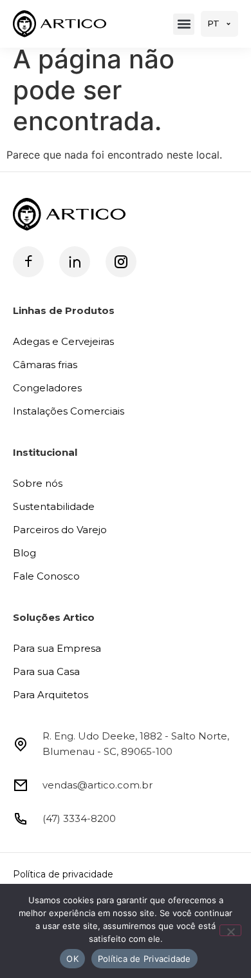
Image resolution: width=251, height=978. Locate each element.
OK (72, 959)
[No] (230, 930)
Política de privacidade (63, 874)
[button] (183, 24)
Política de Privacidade (144, 959)
